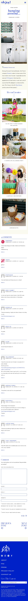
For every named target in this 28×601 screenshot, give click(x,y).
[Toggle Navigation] (25, 2)
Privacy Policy (7, 571)
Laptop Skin (9, 423)
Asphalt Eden (10, 385)
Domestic (9, 73)
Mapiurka (8, 400)
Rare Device (19, 85)
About (4, 560)
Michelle (8, 307)
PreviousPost (6, 524)
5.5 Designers (9, 78)
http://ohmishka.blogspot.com (8, 316)
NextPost (24, 524)
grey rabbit (9, 290)
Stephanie (9, 274)
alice (7, 341)
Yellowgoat (9, 356)
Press (4, 567)
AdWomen (8, 240)
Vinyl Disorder (10, 440)
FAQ (2, 563)
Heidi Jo (8, 326)
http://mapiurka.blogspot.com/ (8, 411)
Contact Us (6, 574)
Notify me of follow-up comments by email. (14, 509)
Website (3, 497)
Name (3, 486)
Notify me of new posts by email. (11, 512)
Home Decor (14, 7)
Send (23, 516)
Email (3, 492)
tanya (7, 259)
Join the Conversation (7, 467)
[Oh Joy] (5, 2)
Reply (3, 267)
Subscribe (25, 582)
